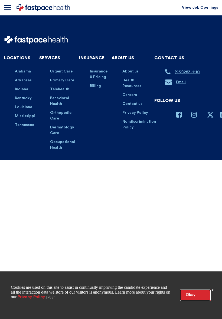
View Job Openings (200, 7)
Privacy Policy (135, 113)
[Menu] (7, 7)
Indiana (21, 89)
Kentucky (23, 98)
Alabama (23, 71)
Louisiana (23, 107)
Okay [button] (190, 295)
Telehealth (59, 89)
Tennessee (24, 125)
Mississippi (25, 116)
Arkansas (23, 80)
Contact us (132, 104)
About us (130, 71)
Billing (95, 86)
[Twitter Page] (210, 117)
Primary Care (62, 80)
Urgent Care (61, 71)
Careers (129, 95)
